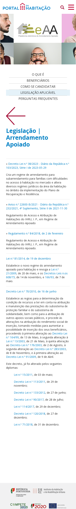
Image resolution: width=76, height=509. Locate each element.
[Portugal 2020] (37, 504)
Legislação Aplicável (38, 92)
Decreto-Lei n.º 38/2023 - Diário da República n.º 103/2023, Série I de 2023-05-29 (37, 165)
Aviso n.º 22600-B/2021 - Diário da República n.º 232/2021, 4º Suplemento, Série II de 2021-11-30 (37, 206)
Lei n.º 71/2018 (23, 424)
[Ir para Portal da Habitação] (38, 6)
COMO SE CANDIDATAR (38, 86)
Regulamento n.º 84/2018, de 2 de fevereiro (35, 233)
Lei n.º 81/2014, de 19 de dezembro (28, 258)
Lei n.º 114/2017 (24, 406)
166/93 (49, 277)
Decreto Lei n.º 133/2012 (29, 392)
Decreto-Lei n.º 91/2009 (21, 357)
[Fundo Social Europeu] (56, 504)
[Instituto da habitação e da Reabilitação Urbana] (48, 492)
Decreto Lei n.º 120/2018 (29, 413)
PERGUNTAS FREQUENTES (38, 99)
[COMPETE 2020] (19, 504)
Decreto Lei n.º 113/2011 (29, 382)
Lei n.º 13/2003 (15, 341)
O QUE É (38, 74)
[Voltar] (16, 116)
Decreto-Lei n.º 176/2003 (26, 345)
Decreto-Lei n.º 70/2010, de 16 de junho (31, 291)
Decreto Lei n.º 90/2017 (29, 399)
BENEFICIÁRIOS (38, 80)
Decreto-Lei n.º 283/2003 (50, 349)
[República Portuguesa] (20, 492)
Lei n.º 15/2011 (23, 374)
